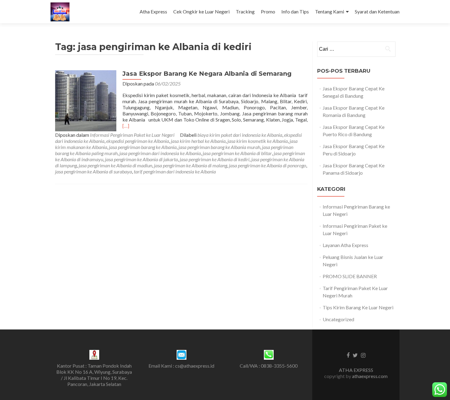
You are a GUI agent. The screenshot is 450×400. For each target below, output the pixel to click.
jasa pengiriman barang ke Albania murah (219, 147)
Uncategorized (338, 319)
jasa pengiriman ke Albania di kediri (214, 159)
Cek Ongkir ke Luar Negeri (201, 11)
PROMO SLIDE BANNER (350, 276)
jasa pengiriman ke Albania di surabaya (93, 171)
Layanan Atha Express (345, 245)
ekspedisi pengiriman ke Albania (137, 141)
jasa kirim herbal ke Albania (198, 141)
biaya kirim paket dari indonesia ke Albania (239, 135)
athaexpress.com (370, 376)
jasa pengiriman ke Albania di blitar (237, 153)
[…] (125, 126)
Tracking (245, 11)
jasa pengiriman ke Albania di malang (190, 165)
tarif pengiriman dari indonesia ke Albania (175, 171)
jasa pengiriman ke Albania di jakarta (141, 159)
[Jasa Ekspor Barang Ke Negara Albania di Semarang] (85, 100)
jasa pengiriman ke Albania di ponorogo (267, 165)
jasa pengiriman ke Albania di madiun (115, 165)
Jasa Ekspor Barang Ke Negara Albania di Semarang (206, 73)
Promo (268, 11)
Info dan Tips (295, 11)
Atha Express (153, 11)
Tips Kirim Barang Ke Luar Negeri (358, 307)
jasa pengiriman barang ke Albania (143, 147)
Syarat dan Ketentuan (377, 11)
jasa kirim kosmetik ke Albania (257, 141)
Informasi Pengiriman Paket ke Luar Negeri (132, 135)
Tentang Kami (329, 11)
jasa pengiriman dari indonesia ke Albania (160, 153)
